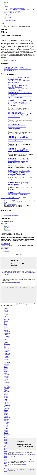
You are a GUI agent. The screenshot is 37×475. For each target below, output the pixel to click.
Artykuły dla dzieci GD (14, 11)
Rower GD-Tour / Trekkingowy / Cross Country (21, 9)
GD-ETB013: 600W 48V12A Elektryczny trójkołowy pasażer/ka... (19, 81)
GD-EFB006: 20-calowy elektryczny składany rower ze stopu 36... (18, 89)
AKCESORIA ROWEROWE (12, 12)
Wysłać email (4, 248)
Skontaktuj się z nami (10, 20)
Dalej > (15, 198)
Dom (5, 5)
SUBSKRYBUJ (5, 244)
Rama (9, 14)
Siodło (9, 15)
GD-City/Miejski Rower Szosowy (17, 8)
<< (1, 198)
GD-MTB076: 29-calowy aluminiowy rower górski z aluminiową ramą (20, 96)
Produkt (6, 6)
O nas (5, 19)
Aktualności (7, 17)
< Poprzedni (5, 198)
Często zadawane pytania (11, 215)
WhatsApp (7, 251)
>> (18, 198)
